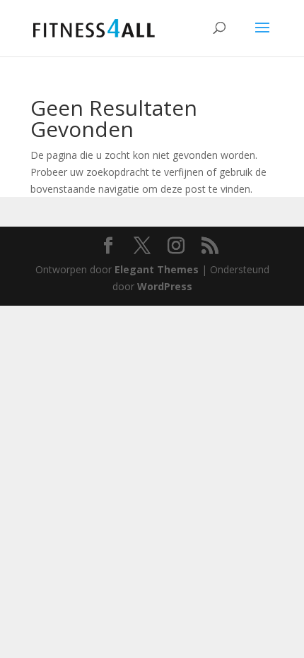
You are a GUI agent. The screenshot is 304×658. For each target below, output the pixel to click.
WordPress (164, 286)
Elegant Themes (157, 269)
